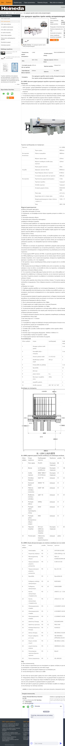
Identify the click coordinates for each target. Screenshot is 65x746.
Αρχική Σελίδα (3, 13)
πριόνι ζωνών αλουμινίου (49, 689)
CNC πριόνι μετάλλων (6, 24)
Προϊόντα (8, 2)
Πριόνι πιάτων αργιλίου (6, 35)
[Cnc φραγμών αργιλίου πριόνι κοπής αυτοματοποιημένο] (3, 58)
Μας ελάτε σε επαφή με (56, 2)
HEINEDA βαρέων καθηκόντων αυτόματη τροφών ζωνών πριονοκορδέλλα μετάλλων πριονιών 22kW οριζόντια (10, 738)
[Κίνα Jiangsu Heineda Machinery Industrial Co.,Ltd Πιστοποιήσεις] (5, 67)
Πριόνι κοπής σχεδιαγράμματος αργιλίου (8, 39)
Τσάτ (54, 40)
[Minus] (61, 706)
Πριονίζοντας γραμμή (6, 42)
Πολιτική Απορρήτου (9, 744)
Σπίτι (2, 2)
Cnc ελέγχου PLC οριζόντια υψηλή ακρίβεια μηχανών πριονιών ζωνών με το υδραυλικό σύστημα (11, 734)
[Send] (60, 743)
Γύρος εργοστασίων (29, 2)
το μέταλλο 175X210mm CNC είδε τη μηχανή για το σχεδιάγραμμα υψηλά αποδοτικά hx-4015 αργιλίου (10, 725)
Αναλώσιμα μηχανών (5, 45)
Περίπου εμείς (18, 2)
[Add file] (31, 743)
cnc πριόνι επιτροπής (6, 32)
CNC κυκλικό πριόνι (5, 18)
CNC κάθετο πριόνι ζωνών (7, 29)
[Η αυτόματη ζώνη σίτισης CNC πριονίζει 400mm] (3, 53)
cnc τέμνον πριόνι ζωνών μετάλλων (35, 689)
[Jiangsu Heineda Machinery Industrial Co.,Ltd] (12, 8)
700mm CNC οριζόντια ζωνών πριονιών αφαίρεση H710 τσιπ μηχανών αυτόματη (11, 729)
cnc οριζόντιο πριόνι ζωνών (7, 27)
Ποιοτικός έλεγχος (42, 2)
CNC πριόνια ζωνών (18, 13)
